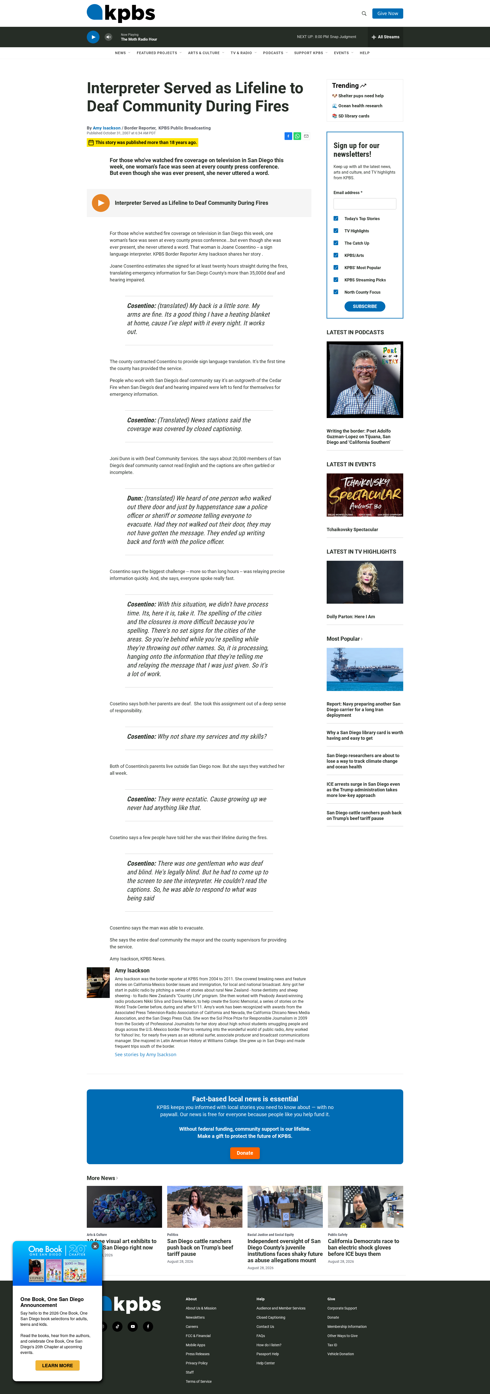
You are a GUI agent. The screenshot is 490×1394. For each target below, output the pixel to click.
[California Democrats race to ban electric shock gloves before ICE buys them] (365, 1207)
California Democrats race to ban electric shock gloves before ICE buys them (363, 1247)
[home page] (121, 13)
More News (101, 1178)
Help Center (265, 1363)
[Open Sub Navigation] (130, 53)
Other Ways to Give (342, 1336)
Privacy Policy (197, 1363)
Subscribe (365, 306)
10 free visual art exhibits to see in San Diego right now (121, 1244)
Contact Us (265, 1327)
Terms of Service (199, 1381)
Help (365, 53)
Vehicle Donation (340, 1354)
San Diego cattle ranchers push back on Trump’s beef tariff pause (364, 815)
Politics (172, 1235)
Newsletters (195, 1317)
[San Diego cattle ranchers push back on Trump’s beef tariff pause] (204, 1207)
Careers (192, 1327)
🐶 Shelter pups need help (358, 95)
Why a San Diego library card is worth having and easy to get (365, 735)
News (120, 53)
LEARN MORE (57, 1365)
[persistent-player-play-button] (93, 37)
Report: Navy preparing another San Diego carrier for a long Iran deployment (363, 709)
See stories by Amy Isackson (145, 1054)
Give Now (387, 13)
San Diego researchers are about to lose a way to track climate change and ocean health (363, 761)
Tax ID (332, 1345)
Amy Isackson (107, 127)
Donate (245, 1153)
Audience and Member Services (280, 1308)
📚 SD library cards (351, 115)
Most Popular (343, 639)
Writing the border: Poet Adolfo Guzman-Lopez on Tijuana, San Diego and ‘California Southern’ (359, 436)
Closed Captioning (270, 1317)
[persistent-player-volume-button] (108, 37)
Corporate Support (342, 1308)
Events (341, 53)
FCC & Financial (198, 1336)
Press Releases (198, 1354)
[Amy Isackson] (98, 982)
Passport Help (267, 1354)
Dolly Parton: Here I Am (351, 616)
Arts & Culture (204, 53)
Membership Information (347, 1327)
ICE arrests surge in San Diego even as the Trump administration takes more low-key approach (363, 789)
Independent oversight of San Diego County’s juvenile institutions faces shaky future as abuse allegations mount (285, 1251)
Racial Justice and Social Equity (271, 1235)
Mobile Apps (195, 1345)
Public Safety (337, 1235)
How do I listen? (268, 1345)
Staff (190, 1372)
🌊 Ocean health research (357, 105)
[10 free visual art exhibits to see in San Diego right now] (124, 1207)
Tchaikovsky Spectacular (352, 529)
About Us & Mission (201, 1308)
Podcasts (273, 53)
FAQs (260, 1336)
